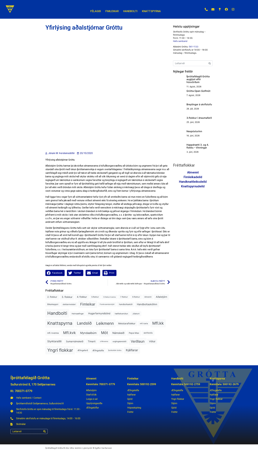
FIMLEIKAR (112, 11)
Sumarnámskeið (74, 341)
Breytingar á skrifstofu (199, 104)
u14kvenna (104, 341)
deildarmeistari (69, 304)
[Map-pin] (220, 9)
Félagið (95, 11)
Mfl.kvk (69, 332)
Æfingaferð (82, 350)
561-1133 (193, 46)
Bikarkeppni (52, 304)
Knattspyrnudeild (193, 186)
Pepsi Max (134, 333)
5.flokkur (95, 297)
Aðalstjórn (161, 296)
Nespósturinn (194, 131)
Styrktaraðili (54, 341)
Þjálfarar (132, 350)
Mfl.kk (158, 323)
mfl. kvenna (53, 333)
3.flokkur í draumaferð (199, 117)
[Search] (44, 431)
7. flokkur (124, 297)
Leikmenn (105, 323)
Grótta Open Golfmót (198, 90)
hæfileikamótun (121, 313)
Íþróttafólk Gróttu (114, 350)
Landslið (84, 323)
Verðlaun (138, 341)
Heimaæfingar (78, 313)
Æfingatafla (98, 350)
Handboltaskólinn (147, 304)
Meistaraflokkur (126, 323)
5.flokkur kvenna (109, 297)
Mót (104, 332)
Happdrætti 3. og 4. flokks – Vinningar (197, 146)
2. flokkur (52, 297)
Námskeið (118, 332)
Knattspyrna (59, 323)
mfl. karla (144, 323)
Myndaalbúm (88, 332)
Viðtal (152, 341)
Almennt (147, 297)
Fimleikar (87, 304)
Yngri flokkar (60, 350)
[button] (55, 273)
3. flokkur (67, 296)
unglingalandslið (119, 341)
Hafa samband (180, 41)
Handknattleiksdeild (193, 181)
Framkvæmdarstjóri (107, 304)
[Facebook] (226, 9)
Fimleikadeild (193, 177)
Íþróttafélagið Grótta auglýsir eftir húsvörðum (198, 79)
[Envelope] (213, 9)
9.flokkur (136, 297)
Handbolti (57, 313)
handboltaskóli (125, 304)
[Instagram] (233, 9)
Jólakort (135, 313)
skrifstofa (148, 333)
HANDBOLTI (130, 11)
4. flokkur (82, 296)
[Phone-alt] (206, 9)
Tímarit (92, 341)
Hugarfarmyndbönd (99, 313)
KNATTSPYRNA (151, 11)
